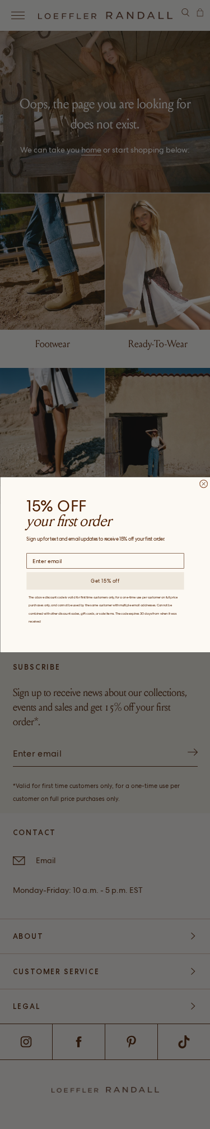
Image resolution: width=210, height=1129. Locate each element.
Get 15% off (105, 581)
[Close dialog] (203, 483)
